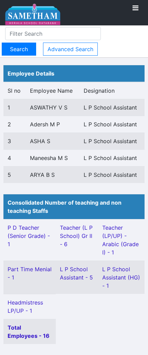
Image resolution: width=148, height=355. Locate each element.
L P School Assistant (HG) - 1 (121, 277)
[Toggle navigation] (135, 8)
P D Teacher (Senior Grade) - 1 (29, 236)
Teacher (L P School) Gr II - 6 (76, 236)
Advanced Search (70, 49)
